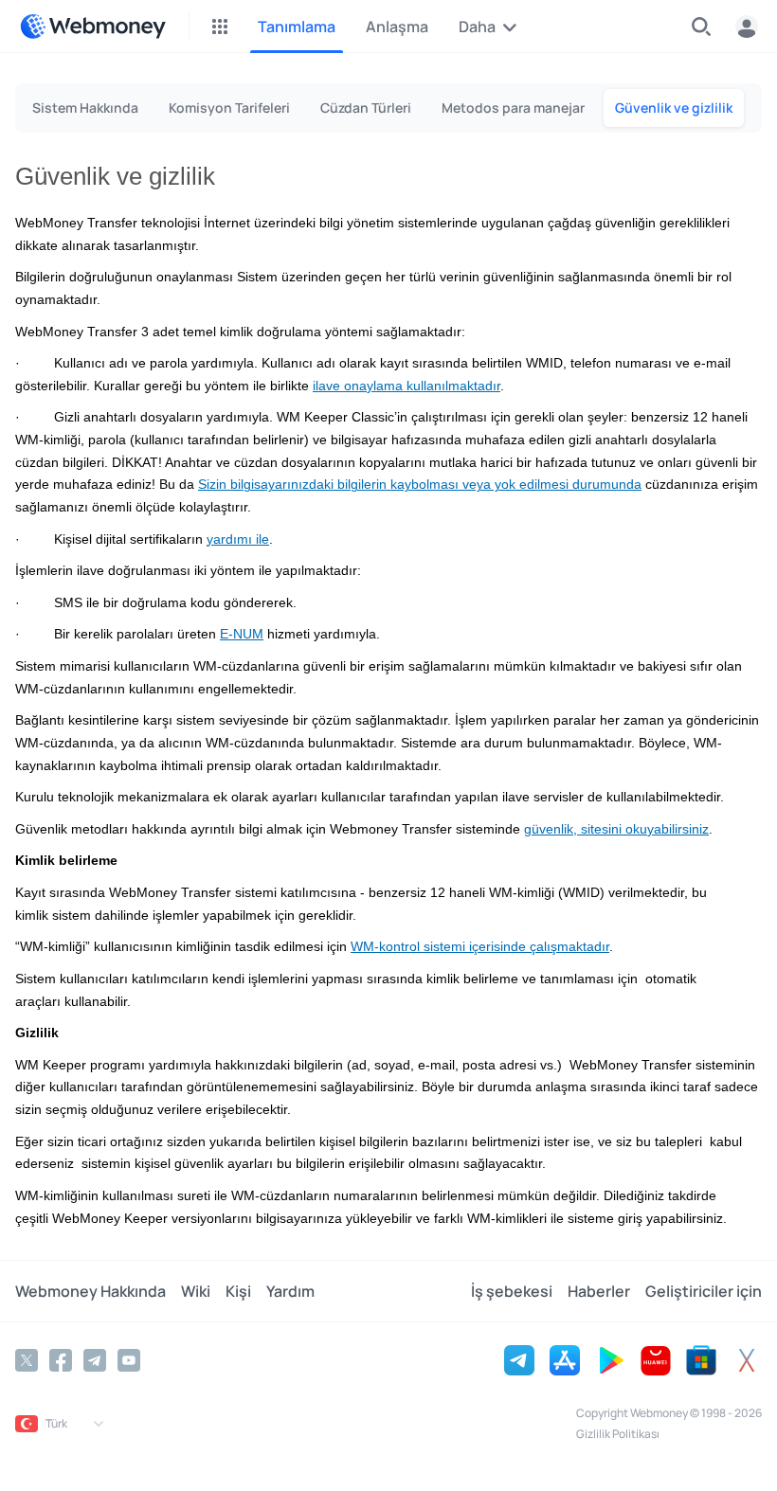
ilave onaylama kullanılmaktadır (406, 386)
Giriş (747, 26)
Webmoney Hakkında (90, 1291)
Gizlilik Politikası (618, 1434)
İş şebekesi (511, 1291)
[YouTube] (128, 1360)
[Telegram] (94, 1360)
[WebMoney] (93, 26)
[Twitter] (26, 1360)
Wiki (195, 1291)
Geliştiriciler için (703, 1291)
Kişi (238, 1291)
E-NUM (241, 634)
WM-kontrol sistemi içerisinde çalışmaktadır (480, 947)
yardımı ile (238, 539)
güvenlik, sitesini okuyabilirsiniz (616, 829)
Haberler (599, 1291)
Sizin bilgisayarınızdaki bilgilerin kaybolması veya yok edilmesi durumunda (419, 484)
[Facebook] (60, 1360)
